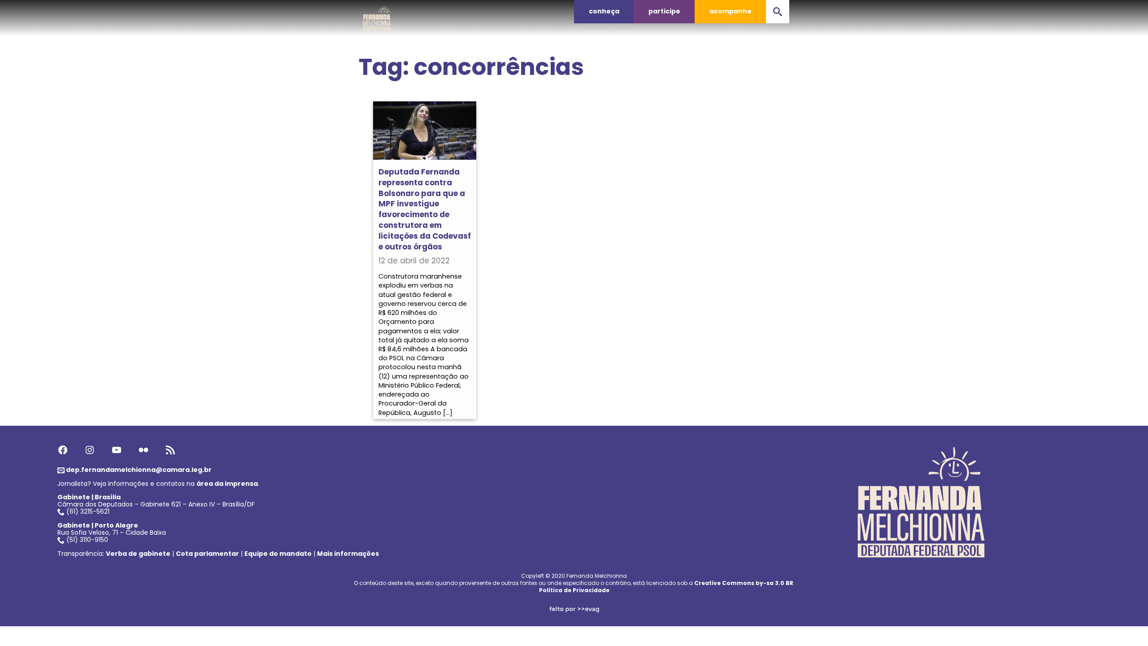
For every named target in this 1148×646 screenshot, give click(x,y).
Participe (664, 11)
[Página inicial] (377, 15)
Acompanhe (730, 11)
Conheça (604, 11)
